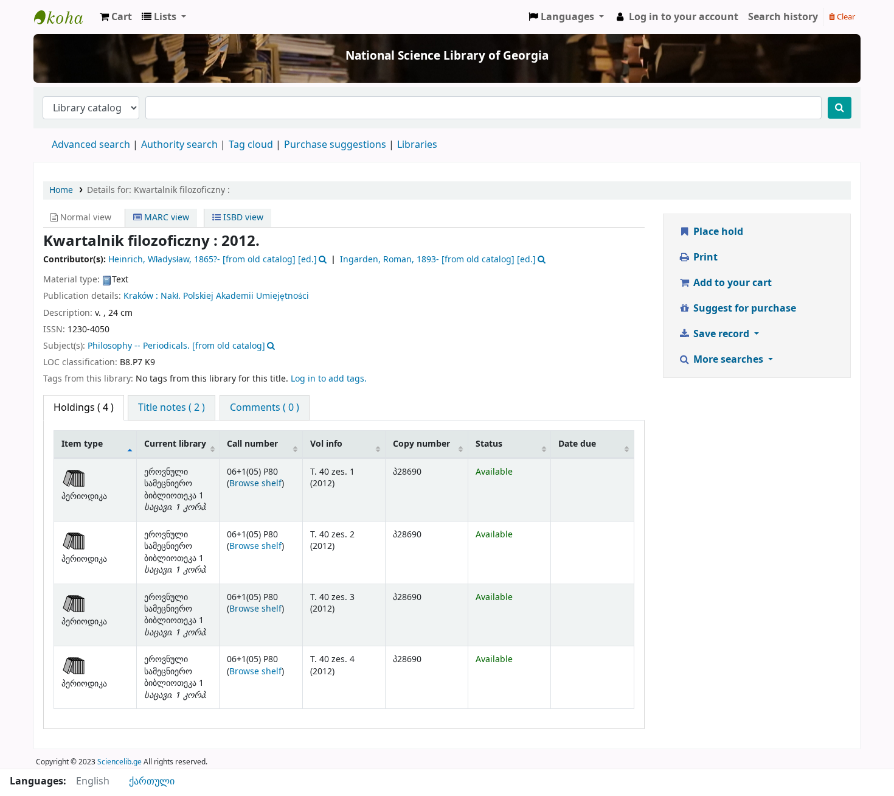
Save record (721, 334)
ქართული (152, 781)
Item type (82, 444)
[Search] (839, 108)
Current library (175, 444)
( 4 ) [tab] (84, 407)
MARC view (165, 217)
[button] (116, 17)
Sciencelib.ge (119, 761)
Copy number (421, 444)
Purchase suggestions (335, 145)
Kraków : (140, 296)
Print (704, 257)
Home (61, 190)
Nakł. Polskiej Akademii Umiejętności (235, 296)
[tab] (171, 408)
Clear (845, 17)
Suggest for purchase (743, 308)
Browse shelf (255, 483)
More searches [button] (728, 359)
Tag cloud (251, 145)
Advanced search (91, 145)
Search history (783, 17)
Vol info (326, 444)
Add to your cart (731, 283)
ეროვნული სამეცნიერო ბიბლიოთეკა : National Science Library (64, 17)
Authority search (179, 145)
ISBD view (242, 217)
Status (489, 444)
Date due (577, 444)
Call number (252, 444)
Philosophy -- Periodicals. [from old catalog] (176, 346)
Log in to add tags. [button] (329, 378)
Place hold (717, 232)
